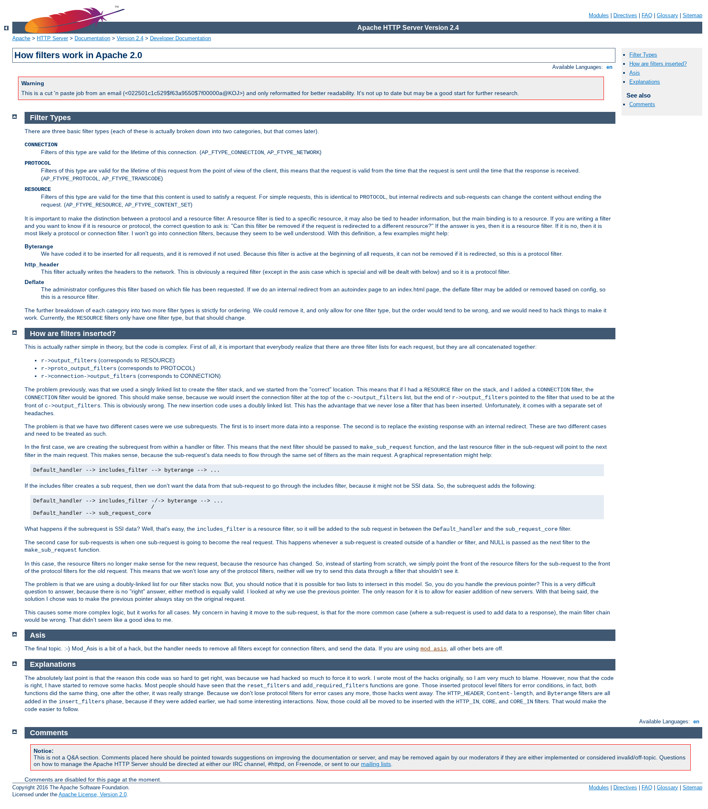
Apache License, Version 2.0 (93, 794)
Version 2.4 (130, 38)
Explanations (644, 82)
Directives (625, 15)
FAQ (647, 15)
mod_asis (433, 648)
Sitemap (692, 15)
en (609, 67)
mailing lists (376, 764)
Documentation (92, 38)
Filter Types (643, 55)
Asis (634, 73)
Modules (599, 15)
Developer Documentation (180, 38)
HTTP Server (52, 38)
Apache (21, 38)
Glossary (667, 15)
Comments (642, 104)
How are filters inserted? (658, 64)
